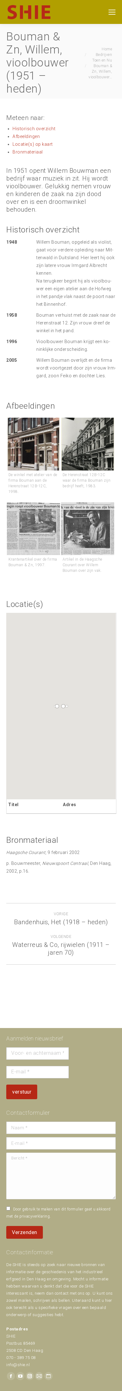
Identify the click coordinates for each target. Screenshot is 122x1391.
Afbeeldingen (26, 136)
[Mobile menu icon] (112, 12)
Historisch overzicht (34, 128)
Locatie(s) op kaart (33, 144)
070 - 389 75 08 (21, 1357)
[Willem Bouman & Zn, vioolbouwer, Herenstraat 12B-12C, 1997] (33, 528)
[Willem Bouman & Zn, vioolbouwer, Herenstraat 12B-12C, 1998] (33, 444)
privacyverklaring (34, 1216)
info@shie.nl (18, 1364)
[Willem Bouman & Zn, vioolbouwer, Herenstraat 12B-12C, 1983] (87, 444)
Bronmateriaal (28, 151)
